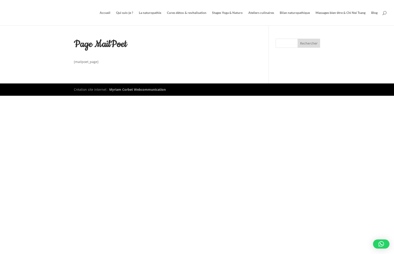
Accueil (105, 13)
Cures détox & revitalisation (186, 13)
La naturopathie (150, 13)
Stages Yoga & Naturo (227, 13)
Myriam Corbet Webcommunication (137, 89)
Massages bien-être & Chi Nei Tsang (340, 13)
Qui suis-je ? (124, 13)
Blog (374, 13)
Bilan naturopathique (295, 13)
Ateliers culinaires (261, 13)
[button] (381, 244)
